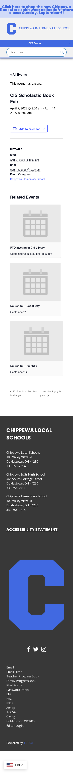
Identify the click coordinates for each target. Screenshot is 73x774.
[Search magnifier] (62, 52)
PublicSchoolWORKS (20, 721)
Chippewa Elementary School (27, 179)
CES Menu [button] (34, 43)
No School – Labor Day (25, 306)
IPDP (9, 703)
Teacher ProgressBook (22, 676)
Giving (10, 717)
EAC (9, 699)
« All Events (18, 74)
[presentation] (35, 223)
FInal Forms (14, 685)
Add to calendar (29, 129)
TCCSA (11, 712)
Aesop (10, 708)
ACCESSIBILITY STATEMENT (32, 529)
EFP (8, 694)
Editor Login (15, 726)
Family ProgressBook (21, 681)
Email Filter (14, 672)
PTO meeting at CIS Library (27, 247)
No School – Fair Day (23, 366)
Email (10, 667)
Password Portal (17, 690)
